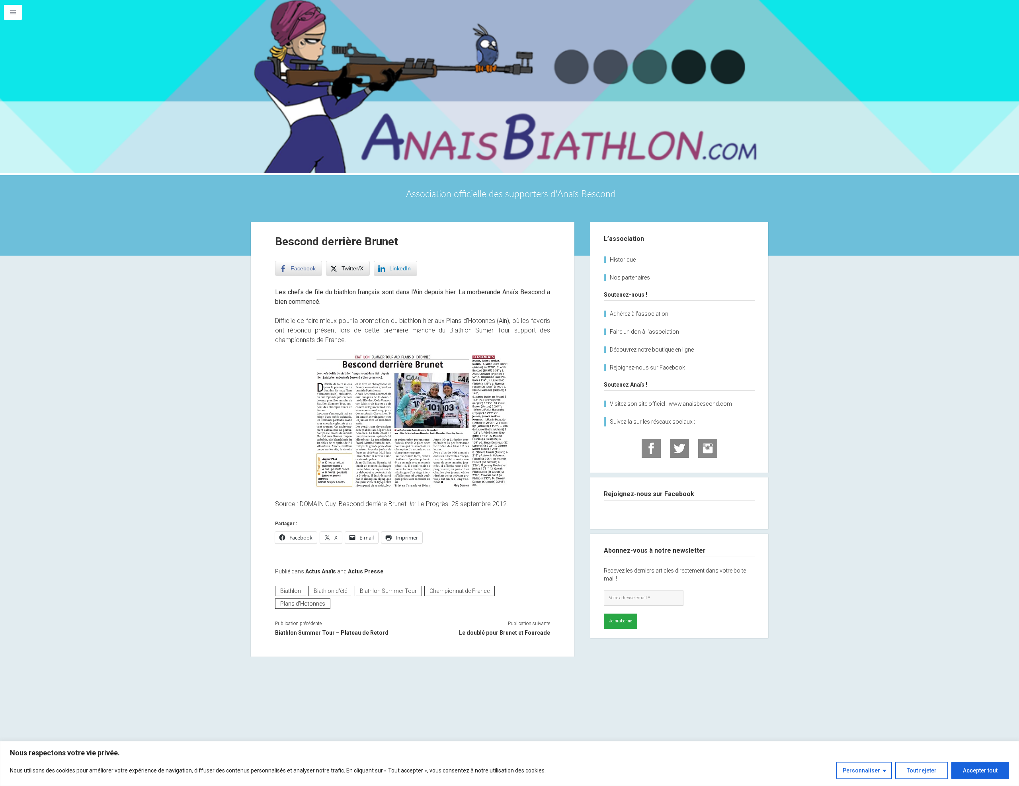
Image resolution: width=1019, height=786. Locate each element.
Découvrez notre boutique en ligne (652, 349)
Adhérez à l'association (639, 314)
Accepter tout (980, 770)
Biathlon (290, 591)
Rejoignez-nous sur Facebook (647, 367)
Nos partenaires (630, 277)
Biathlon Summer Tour (388, 591)
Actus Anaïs (320, 571)
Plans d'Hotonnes (302, 603)
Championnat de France (459, 591)
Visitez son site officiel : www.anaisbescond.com (671, 404)
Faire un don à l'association (644, 331)
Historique (623, 259)
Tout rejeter (922, 770)
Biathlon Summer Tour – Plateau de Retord (331, 633)
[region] (509, 763)
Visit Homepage (509, 86)
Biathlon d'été (330, 591)
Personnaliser (861, 770)
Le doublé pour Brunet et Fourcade (504, 633)
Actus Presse (365, 571)
